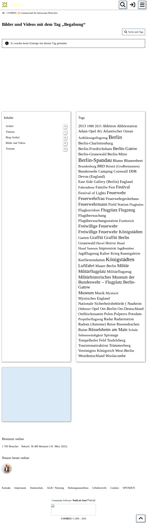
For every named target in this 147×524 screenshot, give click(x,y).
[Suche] (123, 5)
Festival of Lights (92, 193)
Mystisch (112, 293)
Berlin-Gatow (125, 148)
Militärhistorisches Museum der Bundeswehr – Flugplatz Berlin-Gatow (107, 282)
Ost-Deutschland (131, 308)
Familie (102, 187)
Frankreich (126, 221)
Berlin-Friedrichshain (95, 149)
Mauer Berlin (105, 266)
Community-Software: (73, 500)
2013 (82, 126)
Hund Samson (88, 248)
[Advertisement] (73, 78)
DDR (133, 171)
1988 (90, 126)
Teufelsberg (116, 340)
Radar (108, 319)
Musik (100, 293)
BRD (101, 166)
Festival (123, 187)
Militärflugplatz (92, 271)
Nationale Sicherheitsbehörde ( (102, 303)
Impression (107, 248)
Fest (112, 187)
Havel (100, 243)
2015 (98, 126)
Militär (123, 265)
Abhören (109, 126)
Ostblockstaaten (90, 314)
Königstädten (120, 259)
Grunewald (86, 243)
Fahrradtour (86, 187)
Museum (86, 292)
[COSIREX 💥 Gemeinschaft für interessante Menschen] (13, 5)
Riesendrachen (128, 324)
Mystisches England (94, 298)
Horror (110, 243)
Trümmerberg (120, 345)
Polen (108, 314)
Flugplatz (109, 210)
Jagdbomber (125, 248)
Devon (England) (91, 176)
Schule (133, 330)
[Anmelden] (132, 5)
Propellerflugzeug (90, 319)
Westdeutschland (91, 356)
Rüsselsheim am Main (107, 329)
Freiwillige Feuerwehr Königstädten (110, 231)
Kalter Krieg (109, 253)
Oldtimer (84, 309)
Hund (121, 243)
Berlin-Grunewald (92, 154)
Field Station (118, 204)
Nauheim (134, 303)
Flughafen (136, 204)
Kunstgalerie (130, 253)
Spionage (111, 335)
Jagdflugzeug (88, 253)
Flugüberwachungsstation (98, 220)
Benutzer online (13, 439)
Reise (111, 324)
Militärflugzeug (119, 271)
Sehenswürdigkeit (90, 335)
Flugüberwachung (92, 215)
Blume (118, 160)
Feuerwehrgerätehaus (122, 198)
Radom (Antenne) (92, 324)
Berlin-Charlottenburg (95, 143)
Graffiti (96, 237)
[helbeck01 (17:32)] (6, 468)
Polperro (120, 314)
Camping (105, 171)
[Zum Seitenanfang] (140, 518)
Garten (83, 238)
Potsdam (135, 314)
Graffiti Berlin (116, 237)
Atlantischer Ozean (118, 131)
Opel (95, 308)
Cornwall (121, 171)
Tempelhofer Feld (92, 340)
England (126, 181)
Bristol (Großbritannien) (123, 166)
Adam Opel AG (90, 131)
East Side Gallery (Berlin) (98, 181)
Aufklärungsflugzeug (93, 138)
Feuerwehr (116, 192)
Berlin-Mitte (117, 154)
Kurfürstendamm (91, 260)
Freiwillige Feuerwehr (98, 226)
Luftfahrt (86, 265)
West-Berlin (124, 350)
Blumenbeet (133, 160)
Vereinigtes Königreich (96, 350)
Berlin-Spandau (95, 160)
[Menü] (142, 5)
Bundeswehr (87, 171)
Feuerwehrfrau (91, 198)
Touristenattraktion (93, 345)
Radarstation (124, 319)
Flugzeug (126, 210)
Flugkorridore (89, 210)
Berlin (115, 137)
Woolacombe (115, 356)
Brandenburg (87, 166)
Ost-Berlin (108, 308)
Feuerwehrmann (92, 204)
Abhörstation (127, 126)
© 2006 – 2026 (73, 518)
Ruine (82, 330)
